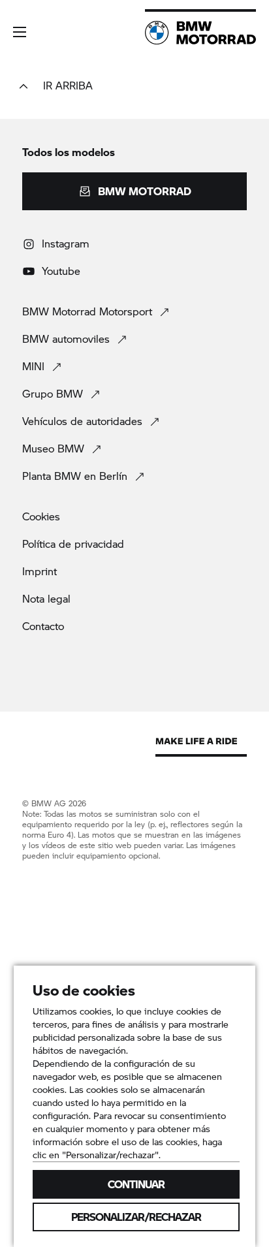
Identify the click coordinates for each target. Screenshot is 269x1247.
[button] (19, 32)
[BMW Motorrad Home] (200, 32)
